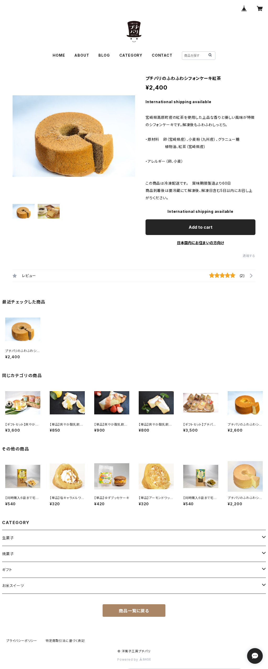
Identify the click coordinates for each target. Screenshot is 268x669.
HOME (59, 55)
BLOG (104, 55)
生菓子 (8, 538)
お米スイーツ (13, 585)
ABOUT (81, 55)
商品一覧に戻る (134, 610)
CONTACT (162, 55)
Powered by (128, 659)
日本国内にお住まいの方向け (200, 242)
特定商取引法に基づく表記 (65, 641)
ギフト (7, 569)
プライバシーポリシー (21, 641)
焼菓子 (8, 553)
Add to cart (201, 227)
